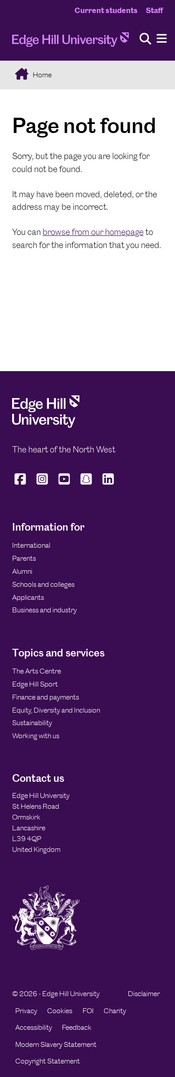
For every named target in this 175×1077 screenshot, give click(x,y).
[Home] (70, 42)
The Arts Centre (36, 671)
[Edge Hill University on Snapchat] (86, 484)
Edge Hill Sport (35, 684)
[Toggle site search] (145, 39)
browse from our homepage (93, 232)
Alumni (22, 571)
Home (41, 75)
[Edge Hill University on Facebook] (21, 484)
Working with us (35, 735)
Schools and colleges (43, 584)
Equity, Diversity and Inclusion (56, 710)
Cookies (59, 1010)
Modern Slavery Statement (55, 1044)
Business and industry (44, 610)
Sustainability (32, 722)
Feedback (77, 1027)
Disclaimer (144, 993)
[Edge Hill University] (45, 425)
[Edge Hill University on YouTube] (64, 484)
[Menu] (162, 38)
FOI (88, 1010)
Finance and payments (45, 697)
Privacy (26, 1010)
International (31, 545)
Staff (154, 10)
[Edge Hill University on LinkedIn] (108, 484)
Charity (115, 1010)
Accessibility (33, 1027)
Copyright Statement (47, 1061)
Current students (106, 10)
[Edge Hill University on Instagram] (42, 484)
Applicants (28, 597)
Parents (24, 558)
